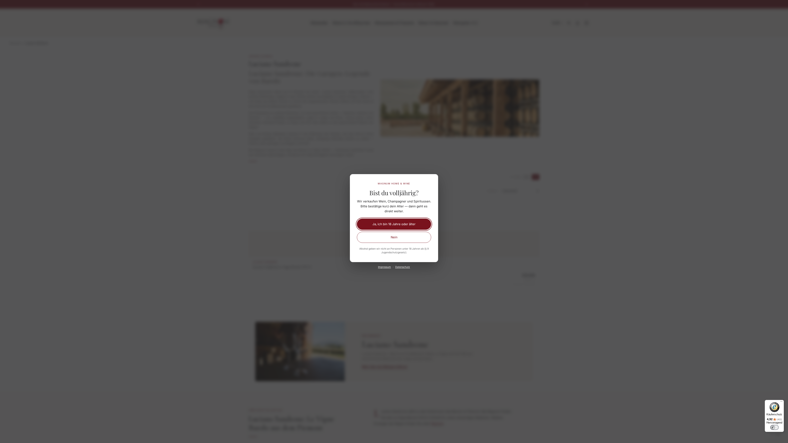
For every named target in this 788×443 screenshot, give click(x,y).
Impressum (384, 266)
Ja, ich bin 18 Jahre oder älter (394, 224)
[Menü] (781, 402)
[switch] (774, 427)
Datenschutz (402, 266)
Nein (394, 237)
